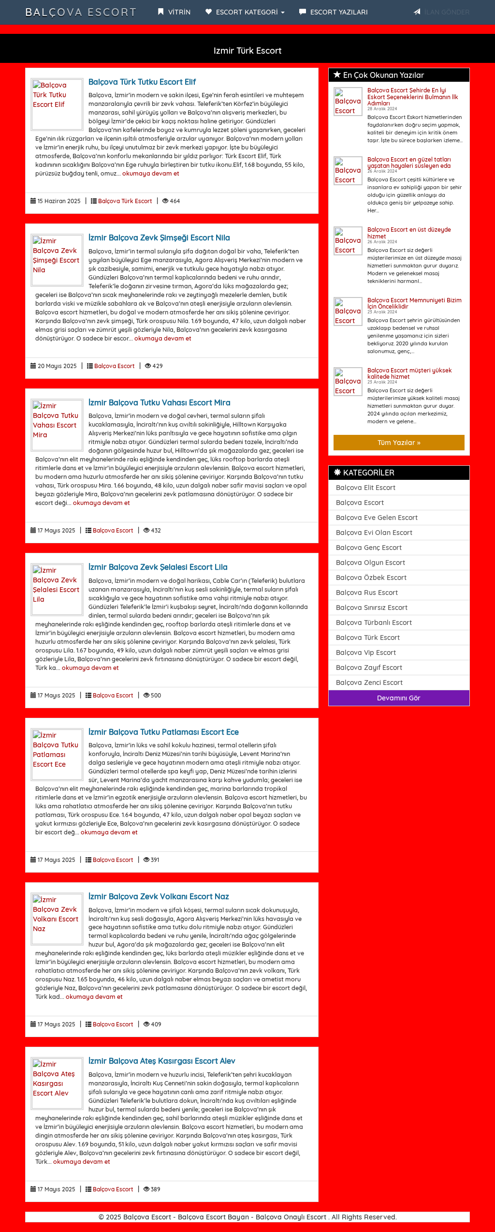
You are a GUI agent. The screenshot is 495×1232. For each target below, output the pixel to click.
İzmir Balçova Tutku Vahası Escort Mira (159, 402)
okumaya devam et (150, 173)
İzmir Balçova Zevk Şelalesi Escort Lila (158, 567)
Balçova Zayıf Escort (369, 667)
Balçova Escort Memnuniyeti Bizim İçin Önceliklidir (414, 303)
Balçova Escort (81, 12)
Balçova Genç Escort (369, 547)
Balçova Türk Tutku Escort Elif (142, 82)
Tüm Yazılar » (399, 442)
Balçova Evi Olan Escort (374, 532)
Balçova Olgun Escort (370, 562)
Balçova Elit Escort (365, 487)
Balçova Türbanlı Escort (374, 622)
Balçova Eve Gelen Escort (377, 517)
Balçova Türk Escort (125, 201)
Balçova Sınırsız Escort (372, 607)
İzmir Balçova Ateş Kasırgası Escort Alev (161, 1061)
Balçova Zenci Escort (369, 682)
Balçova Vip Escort (366, 652)
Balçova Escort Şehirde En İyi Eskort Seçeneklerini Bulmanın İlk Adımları (412, 96)
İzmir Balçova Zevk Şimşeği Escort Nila (159, 237)
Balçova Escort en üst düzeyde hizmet (409, 232)
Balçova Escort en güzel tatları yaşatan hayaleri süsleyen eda (409, 162)
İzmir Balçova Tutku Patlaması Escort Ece (163, 732)
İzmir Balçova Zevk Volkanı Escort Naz (158, 896)
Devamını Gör (399, 698)
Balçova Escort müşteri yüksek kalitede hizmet (409, 373)
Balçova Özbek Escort (371, 577)
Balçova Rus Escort (367, 592)
